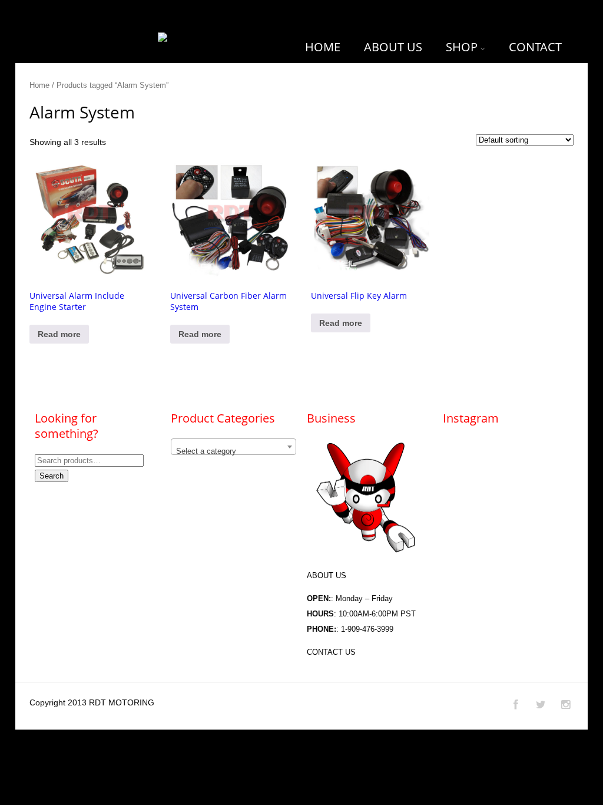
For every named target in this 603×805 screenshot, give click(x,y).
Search (51, 475)
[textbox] (233, 451)
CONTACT (535, 47)
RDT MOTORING (121, 702)
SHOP (462, 47)
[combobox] (233, 446)
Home (39, 85)
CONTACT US (331, 652)
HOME (322, 47)
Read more (59, 334)
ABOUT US (393, 47)
